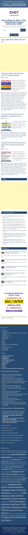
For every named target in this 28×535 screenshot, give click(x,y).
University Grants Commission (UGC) (9, 428)
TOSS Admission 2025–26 (11, 102)
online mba (22, 463)
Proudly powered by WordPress (10, 531)
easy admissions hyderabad (7, 164)
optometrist (15, 469)
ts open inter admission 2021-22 (12, 107)
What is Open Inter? (7, 222)
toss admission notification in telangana (17, 134)
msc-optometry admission (5, 459)
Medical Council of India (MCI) (7, 442)
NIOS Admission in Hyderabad (9, 414)
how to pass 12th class (15, 457)
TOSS (3, 340)
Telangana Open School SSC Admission (12, 167)
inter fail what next (23, 457)
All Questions (5, 348)
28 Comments (9, 109)
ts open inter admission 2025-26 (19, 515)
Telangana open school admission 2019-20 (14, 478)
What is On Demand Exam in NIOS (10, 220)
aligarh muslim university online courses (10, 450)
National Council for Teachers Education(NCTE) (11, 440)
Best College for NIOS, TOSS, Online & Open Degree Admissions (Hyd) (14, 22)
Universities (4, 337)
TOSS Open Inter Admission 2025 (8, 105)
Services (4, 345)
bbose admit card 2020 (5, 452)
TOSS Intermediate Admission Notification (17, 104)
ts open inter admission (18, 513)
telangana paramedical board (16, 493)
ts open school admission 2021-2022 (11, 137)
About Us (4, 330)
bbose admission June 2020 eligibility (11, 242)
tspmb (11, 520)
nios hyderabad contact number (16, 462)
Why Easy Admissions (7, 347)
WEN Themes (14, 533)
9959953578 (7, 1)
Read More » (3, 263)
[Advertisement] (14, 58)
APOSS (3, 343)
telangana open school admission (10, 476)
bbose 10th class (24, 450)
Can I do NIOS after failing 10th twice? (11, 216)
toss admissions (4, 501)
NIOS (3, 341)
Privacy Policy (5, 338)
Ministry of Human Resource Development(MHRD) (12, 435)
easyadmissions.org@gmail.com (18, 1)
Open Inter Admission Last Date (10, 219)
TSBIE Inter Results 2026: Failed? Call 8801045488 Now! (16, 259)
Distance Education (7, 92)
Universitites (5, 132)
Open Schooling (14, 92)
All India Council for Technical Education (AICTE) (11, 437)
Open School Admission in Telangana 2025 (10, 94)
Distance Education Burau (7, 430)
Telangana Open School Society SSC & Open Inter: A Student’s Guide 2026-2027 (13, 145)
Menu (15, 35)
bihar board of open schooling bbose (16, 452)
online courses (17, 463)
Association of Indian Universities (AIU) (9, 433)
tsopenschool (21, 92)
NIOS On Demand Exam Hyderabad (10, 344)
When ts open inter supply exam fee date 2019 (13, 230)
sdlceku (4, 471)
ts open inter (11, 513)
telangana (8, 471)
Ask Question (5, 350)
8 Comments (15, 174)
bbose (20, 450)
